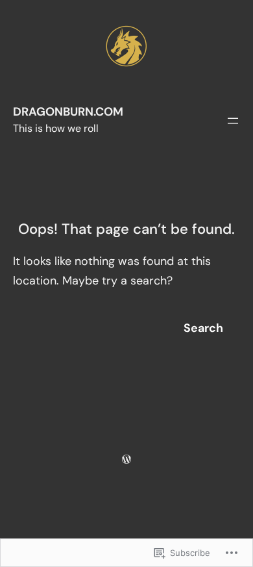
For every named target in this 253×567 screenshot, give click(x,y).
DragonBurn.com (68, 112)
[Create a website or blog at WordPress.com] (126, 459)
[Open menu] (233, 121)
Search (203, 328)
